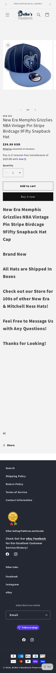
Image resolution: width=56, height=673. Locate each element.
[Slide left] (21, 110)
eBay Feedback (36, 538)
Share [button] (11, 445)
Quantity (8, 165)
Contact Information (19, 500)
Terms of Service (16, 492)
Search (10, 468)
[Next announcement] (50, 4)
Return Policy (14, 484)
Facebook (12, 576)
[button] (7, 15)
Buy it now (28, 197)
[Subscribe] (46, 615)
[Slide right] (35, 110)
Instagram (12, 584)
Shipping (7, 149)
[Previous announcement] (6, 4)
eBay (9, 592)
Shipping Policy (16, 476)
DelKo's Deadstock (21, 667)
